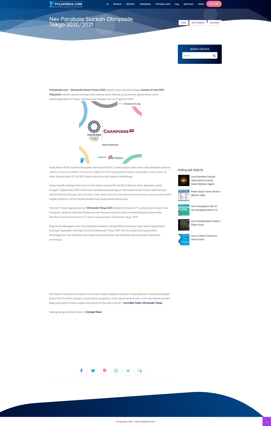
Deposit (130, 4)
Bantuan (188, 4)
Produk (117, 4)
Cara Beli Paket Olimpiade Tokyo (142, 302)
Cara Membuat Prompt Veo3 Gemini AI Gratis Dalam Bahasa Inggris (203, 180)
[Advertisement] (110, 66)
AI (107, 4)
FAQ (177, 4)
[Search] (214, 54)
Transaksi (145, 4)
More (201, 4)
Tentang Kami (162, 4)
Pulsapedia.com (147, 421)
